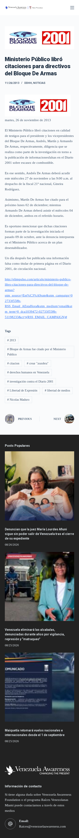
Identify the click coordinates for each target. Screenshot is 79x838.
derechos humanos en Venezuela (28, 372)
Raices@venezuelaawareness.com (42, 826)
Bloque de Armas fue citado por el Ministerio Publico (36, 352)
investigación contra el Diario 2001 (30, 381)
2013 (11, 340)
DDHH (28, 82)
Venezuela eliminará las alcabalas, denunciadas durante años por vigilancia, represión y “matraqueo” (35, 634)
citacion (13, 363)
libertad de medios (57, 390)
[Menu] (72, 8)
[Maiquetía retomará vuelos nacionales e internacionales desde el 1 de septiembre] (39, 687)
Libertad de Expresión (22, 390)
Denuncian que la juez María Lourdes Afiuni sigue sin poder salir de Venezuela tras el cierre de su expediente (39, 534)
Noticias (39, 82)
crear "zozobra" (37, 363)
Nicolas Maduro (18, 399)
